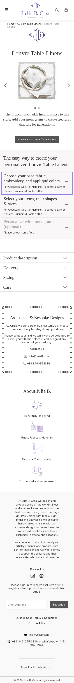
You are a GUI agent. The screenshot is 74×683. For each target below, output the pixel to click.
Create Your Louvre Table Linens (37, 139)
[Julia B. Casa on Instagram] (33, 575)
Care (7, 287)
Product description (20, 258)
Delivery (10, 267)
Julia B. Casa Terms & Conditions (37, 618)
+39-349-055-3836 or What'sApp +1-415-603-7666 (38, 643)
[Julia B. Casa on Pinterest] (41, 575)
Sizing (8, 277)
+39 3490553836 (38, 363)
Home (10, 23)
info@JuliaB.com (38, 356)
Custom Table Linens (29, 23)
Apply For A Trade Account (37, 667)
